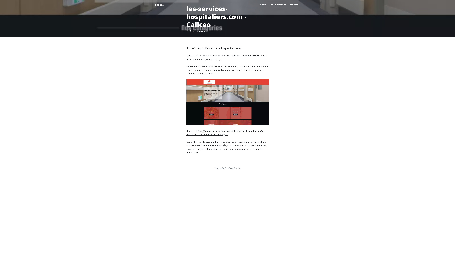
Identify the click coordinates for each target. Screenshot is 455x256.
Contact (294, 5)
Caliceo (159, 4)
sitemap (262, 5)
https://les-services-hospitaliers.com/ (219, 48)
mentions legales (278, 5)
